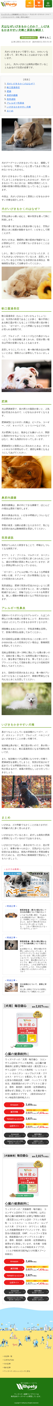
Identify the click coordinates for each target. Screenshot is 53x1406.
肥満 (9, 91)
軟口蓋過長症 (13, 87)
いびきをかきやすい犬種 (19, 107)
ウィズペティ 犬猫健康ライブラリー (14, 14)
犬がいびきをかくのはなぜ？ (21, 84)
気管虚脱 (11, 99)
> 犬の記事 (7, 1364)
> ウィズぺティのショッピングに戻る (16, 1371)
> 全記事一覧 (7, 1356)
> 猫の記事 (7, 1367)
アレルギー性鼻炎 (15, 103)
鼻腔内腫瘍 (12, 95)
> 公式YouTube (8, 1360)
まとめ (10, 111)
